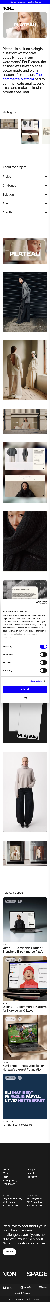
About (6, 1169)
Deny (25, 697)
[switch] (43, 654)
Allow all (25, 689)
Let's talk (9, 1251)
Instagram (32, 1169)
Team (5, 1176)
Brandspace (9, 1184)
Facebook (32, 1176)
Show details (36, 681)
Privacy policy (10, 1180)
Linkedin (31, 1173)
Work (5, 1173)
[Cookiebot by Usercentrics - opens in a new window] (36, 602)
